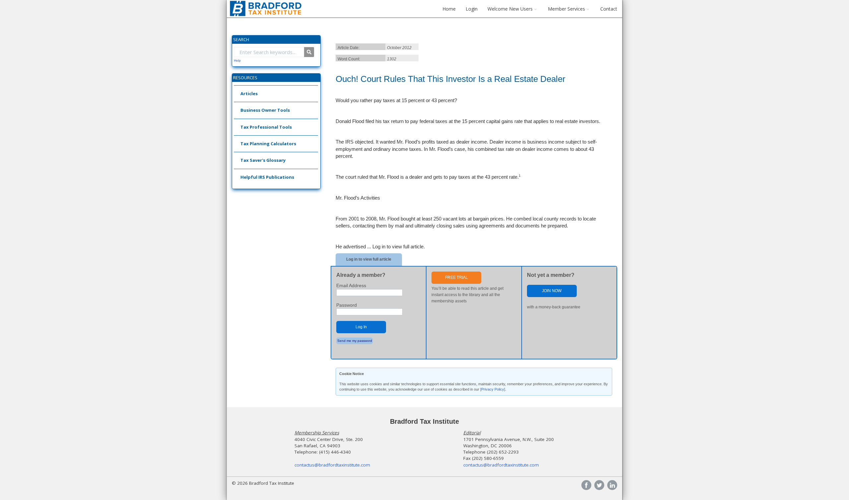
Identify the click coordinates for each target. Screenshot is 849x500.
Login (472, 9)
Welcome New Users (510, 9)
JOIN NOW (551, 290)
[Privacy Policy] (492, 389)
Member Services (566, 9)
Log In (361, 327)
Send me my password (354, 341)
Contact (608, 9)
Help (237, 60)
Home (449, 9)
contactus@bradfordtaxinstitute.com (332, 465)
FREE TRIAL (456, 277)
